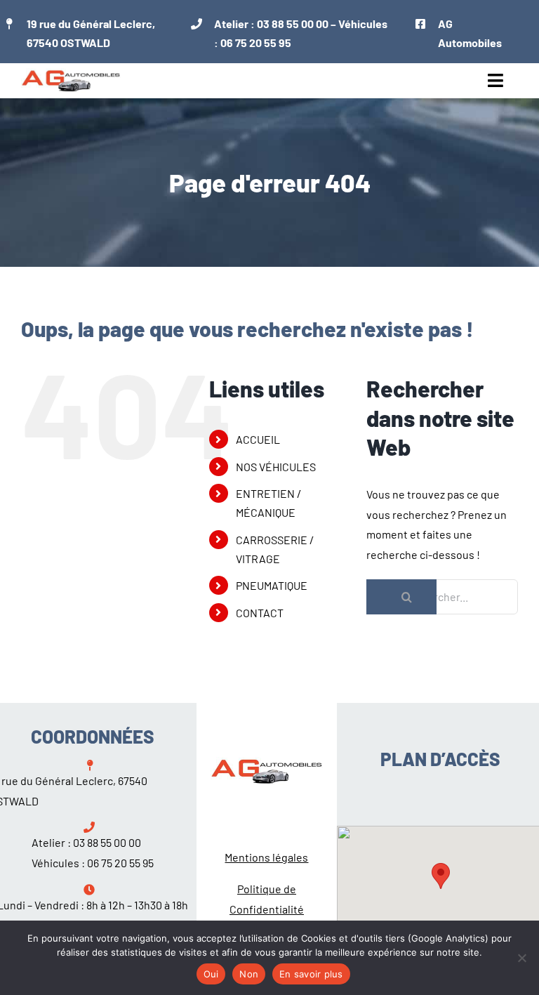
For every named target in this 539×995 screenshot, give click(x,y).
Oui (211, 974)
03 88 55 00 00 (292, 23)
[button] (440, 876)
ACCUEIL (258, 439)
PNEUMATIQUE (271, 585)
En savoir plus (311, 974)
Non (248, 974)
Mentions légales (266, 857)
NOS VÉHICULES (276, 466)
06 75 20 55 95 (255, 42)
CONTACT (260, 612)
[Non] (521, 958)
